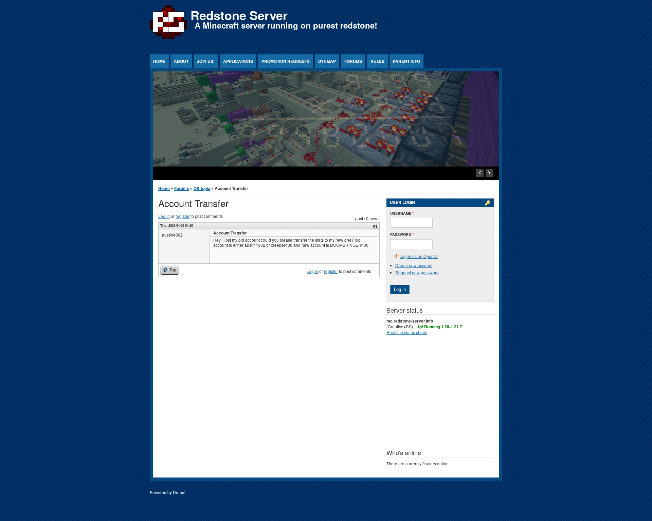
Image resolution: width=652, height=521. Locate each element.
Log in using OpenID (419, 256)
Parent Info (406, 61)
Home (159, 61)
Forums (353, 61)
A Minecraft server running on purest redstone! (286, 25)
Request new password (417, 272)
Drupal (179, 492)
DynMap (327, 61)
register (182, 216)
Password (402, 234)
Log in (164, 216)
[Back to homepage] (168, 39)
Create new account (413, 265)
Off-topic (202, 188)
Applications (238, 61)
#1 (375, 226)
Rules (377, 61)
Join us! (206, 61)
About (181, 61)
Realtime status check (406, 332)
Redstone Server (239, 15)
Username (402, 213)
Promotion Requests (285, 61)
